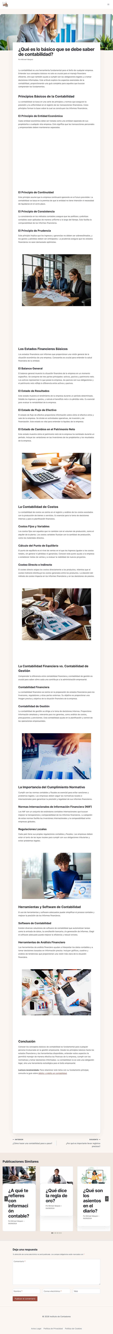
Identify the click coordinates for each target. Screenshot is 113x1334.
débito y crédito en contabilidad (52, 1073)
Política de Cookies (73, 1328)
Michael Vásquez (27, 59)
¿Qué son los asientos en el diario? (93, 1200)
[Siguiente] (107, 1198)
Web (76, 1291)
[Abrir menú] (108, 4)
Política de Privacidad (53, 1328)
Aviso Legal (36, 1328)
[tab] (52, 1233)
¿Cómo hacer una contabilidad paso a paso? (32, 1141)
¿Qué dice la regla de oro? (56, 1195)
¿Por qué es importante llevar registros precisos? (83, 1143)
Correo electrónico (53, 1291)
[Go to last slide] (6, 1198)
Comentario (19, 1261)
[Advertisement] (56, 159)
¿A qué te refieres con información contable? (18, 1203)
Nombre (18, 1291)
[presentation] (19, 1177)
